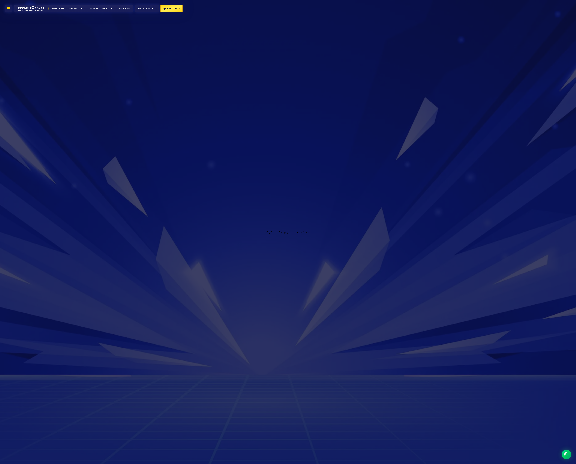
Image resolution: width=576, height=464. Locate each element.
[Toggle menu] (9, 9)
